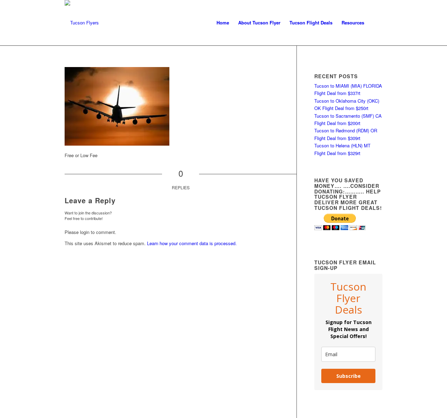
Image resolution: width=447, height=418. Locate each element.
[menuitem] (223, 22)
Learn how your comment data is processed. (192, 243)
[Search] (375, 22)
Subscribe (348, 376)
